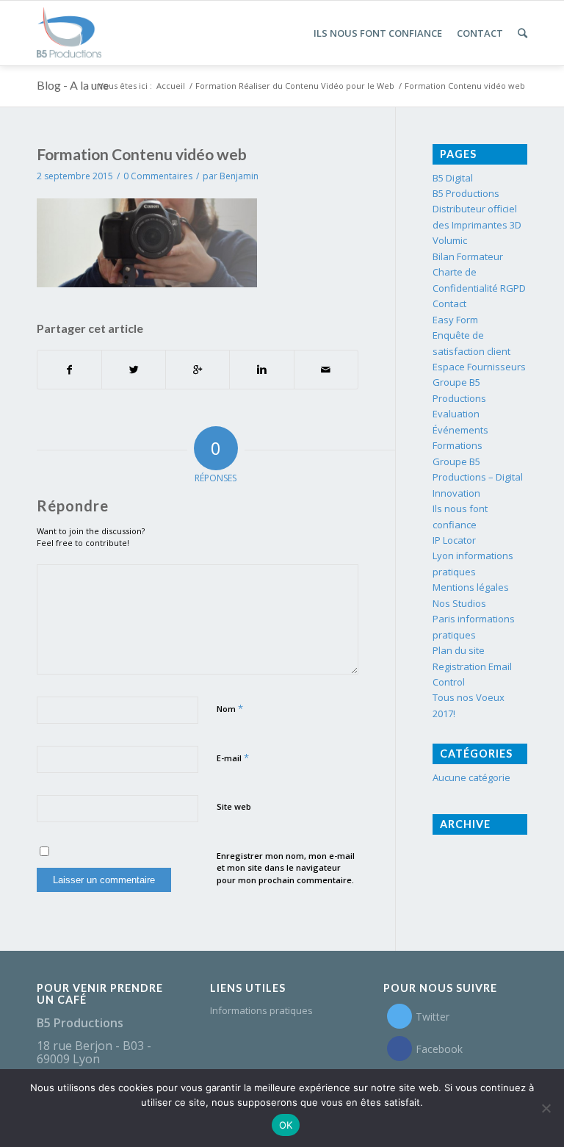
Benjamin (239, 176)
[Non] (545, 1108)
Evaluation (456, 413)
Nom (230, 708)
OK (286, 1125)
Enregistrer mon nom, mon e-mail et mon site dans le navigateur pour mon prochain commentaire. (286, 867)
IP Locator (454, 540)
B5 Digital (453, 177)
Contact (449, 303)
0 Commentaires (157, 176)
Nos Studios (459, 603)
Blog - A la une (73, 85)
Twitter (432, 1017)
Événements (460, 429)
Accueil (170, 85)
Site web (234, 806)
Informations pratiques (261, 1010)
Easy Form (455, 319)
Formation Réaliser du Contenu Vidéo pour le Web (294, 85)
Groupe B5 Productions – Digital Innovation (478, 477)
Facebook (439, 1049)
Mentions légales (471, 587)
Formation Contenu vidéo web (142, 154)
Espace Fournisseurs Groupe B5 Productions (479, 382)
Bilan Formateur (468, 256)
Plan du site (459, 650)
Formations (457, 445)
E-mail (233, 757)
